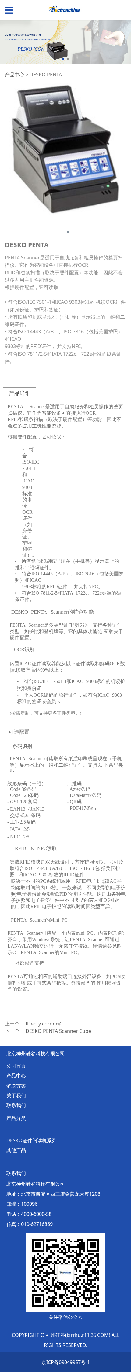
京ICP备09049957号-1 (65, 1362)
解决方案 (16, 1085)
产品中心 (14, 74)
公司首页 (16, 1065)
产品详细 (20, 393)
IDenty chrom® (43, 1023)
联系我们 (16, 1105)
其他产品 (16, 1150)
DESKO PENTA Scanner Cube (58, 1031)
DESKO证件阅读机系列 (31, 1140)
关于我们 (16, 1095)
